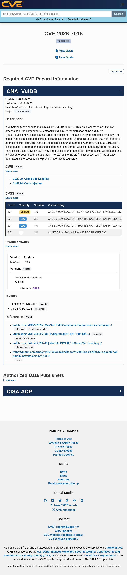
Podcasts (63, 479)
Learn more (11, 171)
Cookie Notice (63, 450)
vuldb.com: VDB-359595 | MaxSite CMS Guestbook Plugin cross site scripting (61, 325)
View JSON (66, 50)
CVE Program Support (62, 526)
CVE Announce (66, 509)
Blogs (63, 475)
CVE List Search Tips (48, 19)
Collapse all (116, 71)
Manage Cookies (63, 454)
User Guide (66, 57)
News (63, 471)
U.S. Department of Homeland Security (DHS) (65, 551)
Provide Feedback (78, 19)
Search (118, 13)
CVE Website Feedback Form (62, 534)
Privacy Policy (63, 446)
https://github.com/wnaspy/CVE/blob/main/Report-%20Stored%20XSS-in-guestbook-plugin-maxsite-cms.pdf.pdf (65, 354)
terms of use (114, 547)
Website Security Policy (63, 442)
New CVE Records (65, 505)
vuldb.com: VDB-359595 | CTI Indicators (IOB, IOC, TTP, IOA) (50, 334)
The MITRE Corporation (99, 555)
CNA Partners (63, 530)
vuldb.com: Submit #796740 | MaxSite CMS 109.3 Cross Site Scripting (56, 343)
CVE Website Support (63, 538)
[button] (122, 4)
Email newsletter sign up (63, 483)
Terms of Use (63, 438)
